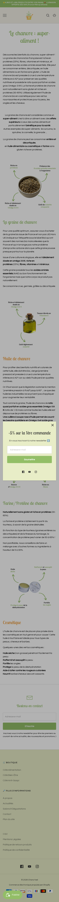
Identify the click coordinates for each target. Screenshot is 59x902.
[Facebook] (23, 472)
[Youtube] (29, 472)
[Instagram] (36, 472)
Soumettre (29, 459)
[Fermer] (52, 425)
